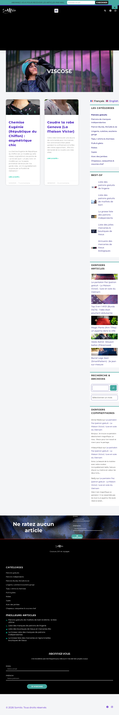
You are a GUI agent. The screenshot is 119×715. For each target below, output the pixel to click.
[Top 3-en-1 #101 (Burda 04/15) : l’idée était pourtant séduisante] (104, 300)
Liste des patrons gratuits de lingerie (106, 185)
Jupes (94, 152)
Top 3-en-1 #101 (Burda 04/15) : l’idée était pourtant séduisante (103, 309)
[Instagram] (112, 707)
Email (75, 516)
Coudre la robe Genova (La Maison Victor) (60, 126)
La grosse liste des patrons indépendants (105, 214)
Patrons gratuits (12, 573)
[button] (56, 11)
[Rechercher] (113, 388)
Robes (94, 148)
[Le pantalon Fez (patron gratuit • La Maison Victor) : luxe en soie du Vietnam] (104, 277)
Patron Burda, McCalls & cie (104, 127)
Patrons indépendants (15, 577)
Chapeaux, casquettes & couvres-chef (21, 608)
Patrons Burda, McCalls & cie (17, 581)
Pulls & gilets (97, 143)
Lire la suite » (14, 177)
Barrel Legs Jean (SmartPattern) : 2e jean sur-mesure (103, 361)
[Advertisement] (59, 33)
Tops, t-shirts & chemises (102, 139)
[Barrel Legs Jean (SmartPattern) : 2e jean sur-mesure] (104, 352)
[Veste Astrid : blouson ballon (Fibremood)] (104, 337)
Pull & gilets (11, 593)
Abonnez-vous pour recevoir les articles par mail (38, 2)
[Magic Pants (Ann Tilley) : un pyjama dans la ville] (104, 321)
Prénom (77, 526)
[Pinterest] (107, 707)
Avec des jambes (99, 156)
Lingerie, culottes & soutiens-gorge (20, 585)
